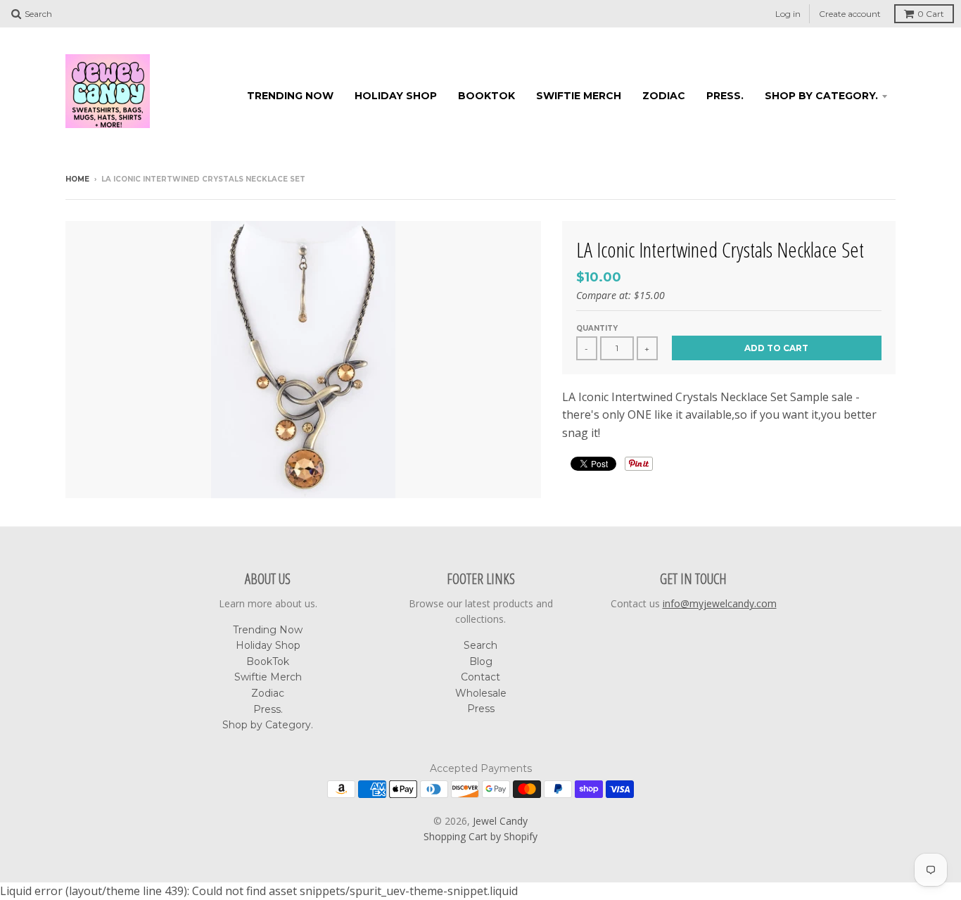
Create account (850, 13)
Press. (725, 95)
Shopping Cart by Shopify (480, 836)
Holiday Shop (396, 95)
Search (480, 645)
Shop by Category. (821, 95)
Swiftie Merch (578, 95)
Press (481, 708)
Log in (788, 13)
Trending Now (290, 95)
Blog (480, 661)
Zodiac (663, 95)
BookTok (486, 95)
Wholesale (481, 693)
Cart (930, 13)
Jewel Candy (500, 821)
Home (77, 179)
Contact (480, 677)
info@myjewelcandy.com (720, 603)
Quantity (597, 328)
